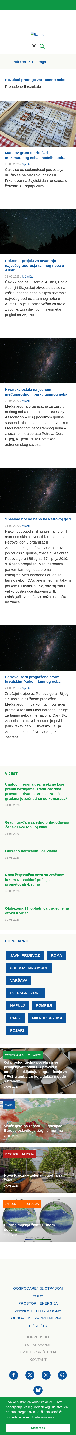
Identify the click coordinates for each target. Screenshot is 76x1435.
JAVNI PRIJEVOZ (25, 955)
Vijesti (26, 164)
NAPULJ (17, 1005)
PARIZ (15, 1018)
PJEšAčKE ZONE (25, 993)
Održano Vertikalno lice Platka (31, 851)
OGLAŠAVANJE (38, 1345)
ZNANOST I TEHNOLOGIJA (38, 1311)
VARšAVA (18, 980)
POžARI (17, 1030)
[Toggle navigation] (66, 5)
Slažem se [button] (38, 1427)
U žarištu (27, 276)
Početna (19, 62)
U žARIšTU (38, 1326)
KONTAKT (38, 1360)
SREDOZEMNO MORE (29, 968)
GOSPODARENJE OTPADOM (38, 1288)
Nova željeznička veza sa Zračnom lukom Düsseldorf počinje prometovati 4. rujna (34, 879)
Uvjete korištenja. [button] (42, 1417)
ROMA (56, 955)
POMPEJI (44, 1005)
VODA (38, 1296)
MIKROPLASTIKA (47, 1018)
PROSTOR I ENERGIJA (38, 1303)
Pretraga (39, 62)
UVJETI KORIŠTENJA (38, 1352)
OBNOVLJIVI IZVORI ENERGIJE (38, 1318)
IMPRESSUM (38, 1337)
